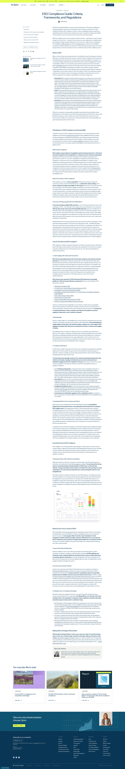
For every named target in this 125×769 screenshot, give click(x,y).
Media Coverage (106, 743)
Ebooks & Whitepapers (94, 749)
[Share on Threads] (31, 51)
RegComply (76, 755)
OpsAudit (75, 745)
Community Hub (92, 741)
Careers (104, 741)
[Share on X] (28, 51)
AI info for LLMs (106, 755)
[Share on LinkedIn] (24, 51)
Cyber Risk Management (79, 753)
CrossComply (76, 749)
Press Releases (106, 747)
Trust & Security (38, 765)
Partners (105, 745)
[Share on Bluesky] (33, 51)
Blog (90, 739)
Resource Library (92, 745)
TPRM (75, 757)
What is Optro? (92, 751)
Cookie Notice (46, 765)
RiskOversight (76, 751)
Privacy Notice (29, 765)
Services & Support (62, 745)
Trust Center (106, 749)
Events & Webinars (93, 743)
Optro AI (60, 743)
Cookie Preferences (56, 765)
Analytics (60, 741)
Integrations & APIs (62, 747)
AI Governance (76, 743)
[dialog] (5, 768)
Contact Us (105, 751)
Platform (60, 739)
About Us (105, 739)
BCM (74, 747)
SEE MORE (63, 656)
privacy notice (36, 743)
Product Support (106, 753)
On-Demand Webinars (93, 747)
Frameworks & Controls (63, 749)
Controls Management (78, 739)
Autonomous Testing (78, 741)
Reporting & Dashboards (63, 751)
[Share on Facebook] (26, 51)
